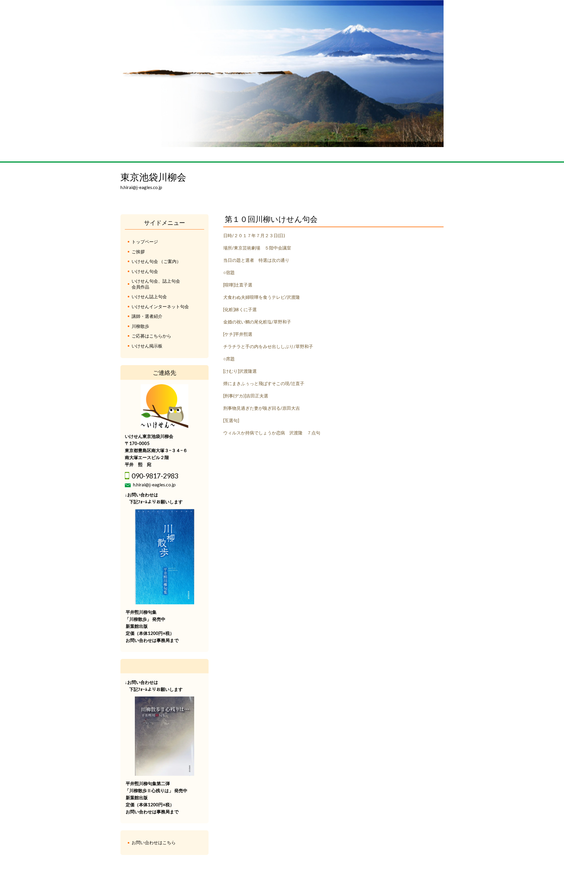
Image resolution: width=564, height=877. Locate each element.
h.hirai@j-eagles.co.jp (154, 484)
